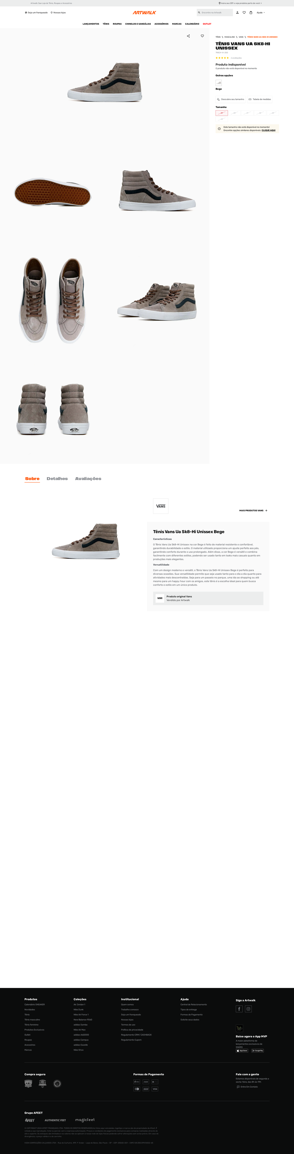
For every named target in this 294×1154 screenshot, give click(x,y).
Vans (241, 37)
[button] (222, 113)
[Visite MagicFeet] (84, 1120)
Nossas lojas (59, 12)
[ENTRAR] (237, 12)
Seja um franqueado (38, 12)
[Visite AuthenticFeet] (55, 1120)
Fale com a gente (247, 1074)
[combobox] (215, 12)
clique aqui (268, 130)
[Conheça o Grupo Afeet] (29, 1120)
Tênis (218, 37)
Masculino (229, 37)
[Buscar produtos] (199, 12)
